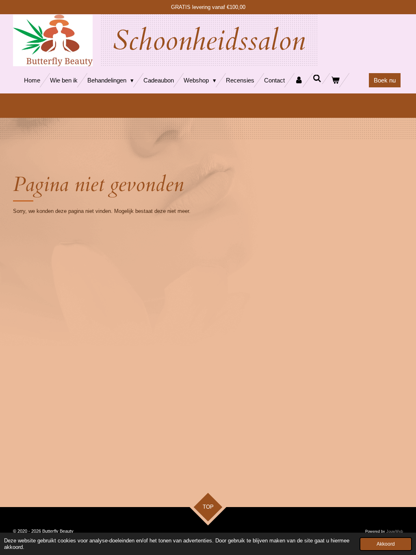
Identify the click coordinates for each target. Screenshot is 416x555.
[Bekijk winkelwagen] (335, 80)
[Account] (299, 80)
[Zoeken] (317, 78)
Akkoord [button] (386, 543)
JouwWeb (394, 531)
